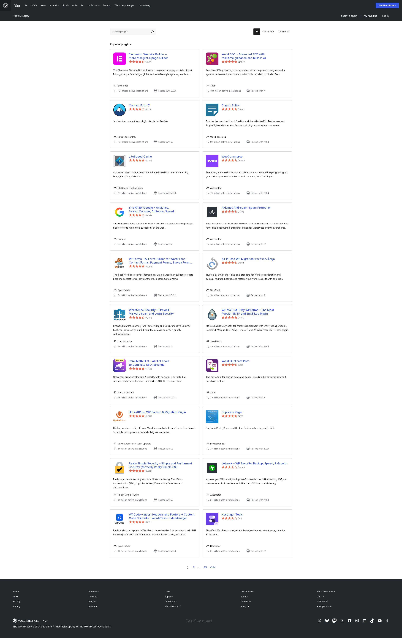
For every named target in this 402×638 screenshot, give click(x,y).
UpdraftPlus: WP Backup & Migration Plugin (157, 412)
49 (205, 567)
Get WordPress (387, 5)
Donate (246, 601)
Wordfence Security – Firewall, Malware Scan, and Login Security (151, 311)
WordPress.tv (173, 606)
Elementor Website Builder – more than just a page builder (148, 56)
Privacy (16, 606)
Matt (320, 596)
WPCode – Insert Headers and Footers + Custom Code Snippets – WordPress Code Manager (161, 516)
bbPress (322, 601)
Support (169, 596)
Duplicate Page (232, 412)
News (15, 596)
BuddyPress (324, 606)
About (16, 591)
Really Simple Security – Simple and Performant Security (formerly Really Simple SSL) (160, 465)
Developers (171, 601)
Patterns (93, 606)
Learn (167, 591)
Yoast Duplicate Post (235, 361)
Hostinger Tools (232, 514)
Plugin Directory (21, 15)
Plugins (92, 601)
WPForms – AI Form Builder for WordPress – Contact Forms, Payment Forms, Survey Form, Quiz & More (159, 260)
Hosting (17, 601)
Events (244, 596)
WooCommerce (232, 156)
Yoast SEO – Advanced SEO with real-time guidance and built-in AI (244, 56)
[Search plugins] (152, 31)
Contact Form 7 (139, 105)
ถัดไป (212, 567)
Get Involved (247, 591)
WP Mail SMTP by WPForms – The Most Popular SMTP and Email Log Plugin (248, 311)
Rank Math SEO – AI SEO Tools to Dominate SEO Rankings (149, 362)
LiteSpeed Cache (140, 156)
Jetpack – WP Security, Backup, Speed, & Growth (254, 463)
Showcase (94, 591)
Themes (93, 596)
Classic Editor (231, 105)
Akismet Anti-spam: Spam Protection (246, 207)
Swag (245, 606)
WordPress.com (326, 591)
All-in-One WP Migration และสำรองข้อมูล (248, 259)
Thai (45, 621)
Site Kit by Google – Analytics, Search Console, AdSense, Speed (151, 209)
